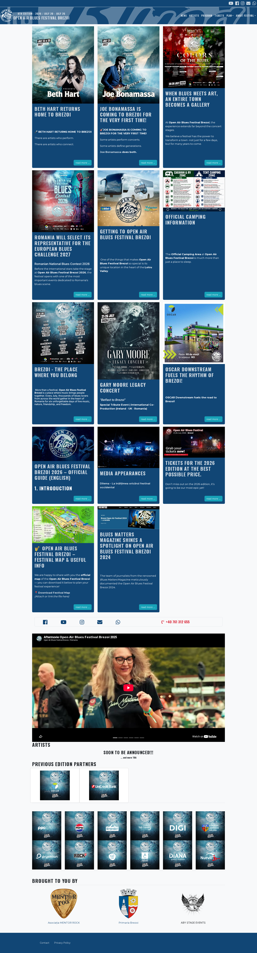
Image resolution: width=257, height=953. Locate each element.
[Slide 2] (120, 737)
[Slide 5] (136, 737)
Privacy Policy (62, 942)
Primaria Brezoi (128, 922)
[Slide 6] (142, 737)
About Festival (245, 15)
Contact (44, 942)
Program (206, 15)
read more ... (83, 162)
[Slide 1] (115, 737)
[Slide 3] (126, 737)
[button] (46, 688)
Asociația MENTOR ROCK (64, 922)
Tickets (219, 15)
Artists (194, 15)
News (184, 15)
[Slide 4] (131, 737)
